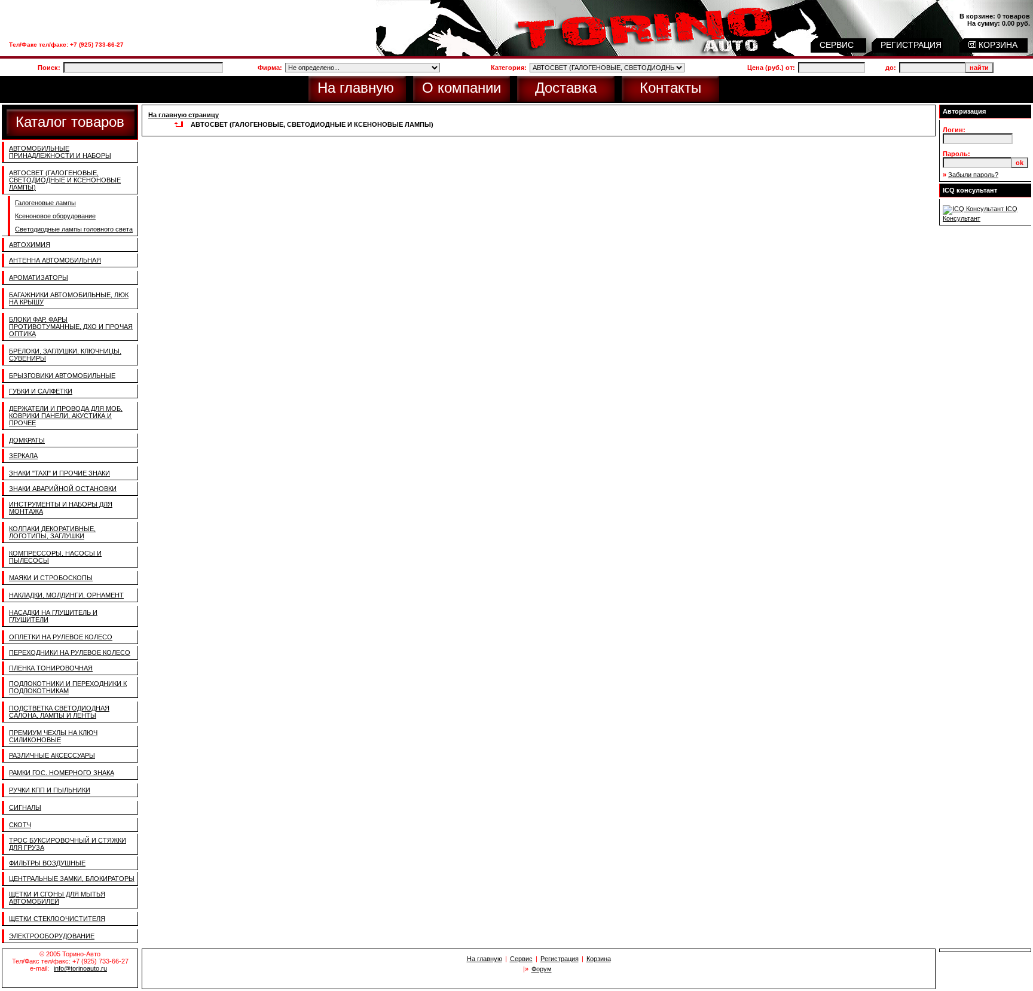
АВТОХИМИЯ (29, 244)
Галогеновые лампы (45, 202)
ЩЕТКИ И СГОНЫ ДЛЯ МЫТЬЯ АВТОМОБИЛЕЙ (57, 898)
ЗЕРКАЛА (23, 455)
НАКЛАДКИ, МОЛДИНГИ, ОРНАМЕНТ (66, 595)
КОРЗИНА (996, 45)
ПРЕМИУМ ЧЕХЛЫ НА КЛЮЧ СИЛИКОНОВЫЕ (53, 736)
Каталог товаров (70, 122)
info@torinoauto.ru (80, 968)
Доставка (566, 88)
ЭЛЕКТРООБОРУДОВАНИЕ (51, 936)
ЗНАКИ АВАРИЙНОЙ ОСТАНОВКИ (63, 488)
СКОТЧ (20, 824)
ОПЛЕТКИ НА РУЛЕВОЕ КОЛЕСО (60, 637)
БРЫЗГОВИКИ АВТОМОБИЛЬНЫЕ (62, 375)
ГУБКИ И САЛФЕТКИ (40, 391)
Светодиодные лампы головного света (74, 229)
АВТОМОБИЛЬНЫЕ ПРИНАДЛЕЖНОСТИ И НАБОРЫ (60, 152)
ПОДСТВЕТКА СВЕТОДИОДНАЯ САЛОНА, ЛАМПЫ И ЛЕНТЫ (59, 712)
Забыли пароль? (973, 174)
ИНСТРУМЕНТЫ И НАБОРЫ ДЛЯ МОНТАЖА (60, 508)
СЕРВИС (838, 45)
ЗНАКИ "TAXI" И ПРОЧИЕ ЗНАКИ (59, 473)
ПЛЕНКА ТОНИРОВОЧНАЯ (51, 668)
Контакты (670, 88)
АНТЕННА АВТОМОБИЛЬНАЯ (55, 260)
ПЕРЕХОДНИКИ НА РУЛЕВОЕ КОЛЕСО (69, 652)
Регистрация (559, 958)
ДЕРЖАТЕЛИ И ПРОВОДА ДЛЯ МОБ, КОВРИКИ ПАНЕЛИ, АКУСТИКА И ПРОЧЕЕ (66, 415)
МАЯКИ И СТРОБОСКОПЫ (51, 577)
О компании (461, 88)
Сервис (521, 958)
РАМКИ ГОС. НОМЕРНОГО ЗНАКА (61, 772)
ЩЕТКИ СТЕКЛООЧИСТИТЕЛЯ (57, 918)
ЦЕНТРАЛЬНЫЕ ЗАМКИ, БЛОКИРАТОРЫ (72, 878)
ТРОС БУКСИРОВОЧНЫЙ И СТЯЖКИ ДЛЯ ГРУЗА (67, 844)
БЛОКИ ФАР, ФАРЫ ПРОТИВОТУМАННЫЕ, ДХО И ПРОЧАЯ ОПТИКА (71, 326)
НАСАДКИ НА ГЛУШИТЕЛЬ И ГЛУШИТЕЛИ (53, 616)
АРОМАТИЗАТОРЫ (38, 277)
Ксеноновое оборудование (55, 215)
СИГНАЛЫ (25, 807)
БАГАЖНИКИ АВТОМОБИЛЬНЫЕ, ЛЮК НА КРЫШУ (69, 298)
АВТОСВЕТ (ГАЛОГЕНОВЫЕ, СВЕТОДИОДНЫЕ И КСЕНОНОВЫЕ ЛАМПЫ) (65, 180)
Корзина (598, 958)
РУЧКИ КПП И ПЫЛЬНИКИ (49, 790)
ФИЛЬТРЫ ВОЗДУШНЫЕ (47, 863)
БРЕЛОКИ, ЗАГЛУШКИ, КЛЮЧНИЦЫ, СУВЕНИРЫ (65, 354)
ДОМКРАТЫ (27, 440)
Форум (541, 968)
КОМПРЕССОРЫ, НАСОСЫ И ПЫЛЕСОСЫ (55, 557)
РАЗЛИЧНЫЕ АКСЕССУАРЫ (52, 755)
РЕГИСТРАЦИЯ (912, 45)
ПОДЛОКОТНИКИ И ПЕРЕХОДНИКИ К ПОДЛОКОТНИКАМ (68, 687)
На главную (355, 88)
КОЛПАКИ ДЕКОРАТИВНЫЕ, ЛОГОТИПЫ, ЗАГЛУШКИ (52, 532)
